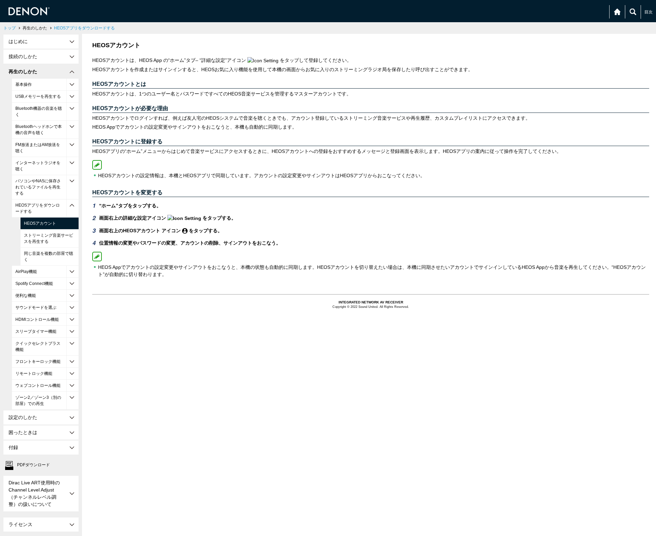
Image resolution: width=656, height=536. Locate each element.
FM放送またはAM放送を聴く (37, 147)
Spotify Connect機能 (34, 283)
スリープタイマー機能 (35, 331)
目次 (648, 12)
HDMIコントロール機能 (37, 319)
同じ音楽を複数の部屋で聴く (48, 256)
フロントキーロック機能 (37, 361)
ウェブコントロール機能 (37, 385)
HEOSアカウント (40, 223)
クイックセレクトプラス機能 (37, 346)
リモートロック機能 (33, 373)
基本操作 (23, 84)
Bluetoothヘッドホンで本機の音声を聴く (38, 129)
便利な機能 (25, 295)
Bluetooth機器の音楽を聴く (38, 111)
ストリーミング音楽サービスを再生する (48, 238)
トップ (9, 28)
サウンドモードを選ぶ (35, 307)
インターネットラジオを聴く (37, 165)
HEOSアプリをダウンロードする (84, 28)
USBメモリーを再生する (38, 96)
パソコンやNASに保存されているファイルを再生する (38, 187)
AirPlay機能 (26, 271)
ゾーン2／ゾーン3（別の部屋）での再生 (38, 400)
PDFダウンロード (33, 464)
